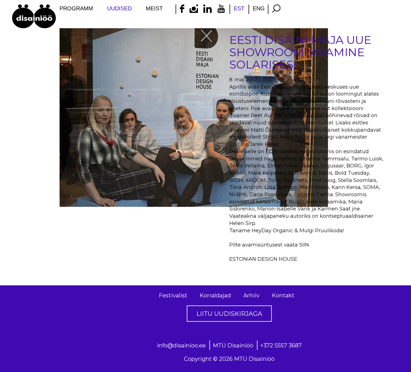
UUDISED (119, 8)
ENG (259, 8)
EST (239, 8)
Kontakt (283, 295)
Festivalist (173, 295)
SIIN (304, 245)
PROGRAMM (76, 8)
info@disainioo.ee (181, 345)
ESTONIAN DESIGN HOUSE (263, 259)
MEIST (154, 8)
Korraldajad (215, 295)
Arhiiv (251, 295)
